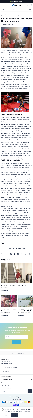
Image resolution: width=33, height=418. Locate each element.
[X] (12, 385)
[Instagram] (2, 385)
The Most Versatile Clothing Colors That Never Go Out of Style (16, 278)
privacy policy (26, 411)
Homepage (3, 14)
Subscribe (16, 341)
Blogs (9, 14)
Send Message (5, 371)
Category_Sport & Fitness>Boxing (16, 248)
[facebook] (8, 385)
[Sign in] (28, 5)
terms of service (17, 411)
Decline (7, 415)
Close (16, 376)
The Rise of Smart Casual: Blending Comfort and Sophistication (9, 307)
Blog (14, 14)
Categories (2, 5)
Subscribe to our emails (7, 388)
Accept (14, 415)
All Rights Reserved (20, 397)
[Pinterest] (5, 385)
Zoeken (30, 9)
